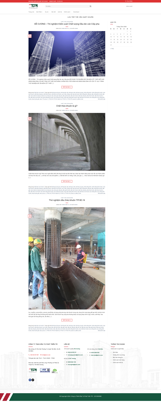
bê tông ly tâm (72, 92)
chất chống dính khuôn (97, 92)
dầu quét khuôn (66, 95)
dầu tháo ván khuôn (35, 97)
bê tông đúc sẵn (64, 92)
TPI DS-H (64, 99)
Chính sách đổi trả (118, 362)
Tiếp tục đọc (67, 87)
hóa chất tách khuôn (58, 97)
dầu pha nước (50, 95)
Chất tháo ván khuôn (67, 21)
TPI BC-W (51, 99)
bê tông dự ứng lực (56, 92)
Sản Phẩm (39, 12)
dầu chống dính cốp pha (85, 94)
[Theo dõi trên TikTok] (128, 1)
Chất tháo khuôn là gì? (66, 106)
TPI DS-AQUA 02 (58, 99)
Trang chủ (31, 12)
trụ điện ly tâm (79, 99)
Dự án (46, 12)
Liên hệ (60, 12)
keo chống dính (93, 97)
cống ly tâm (69, 94)
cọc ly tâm (64, 94)
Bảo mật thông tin (118, 357)
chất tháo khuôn (47, 94)
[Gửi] (90, 6)
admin (76, 28)
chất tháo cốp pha (38, 94)
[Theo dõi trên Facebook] (125, 1)
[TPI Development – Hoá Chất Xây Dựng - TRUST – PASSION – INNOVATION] (35, 6)
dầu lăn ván (44, 95)
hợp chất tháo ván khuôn (83, 97)
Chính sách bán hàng (118, 360)
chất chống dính (87, 92)
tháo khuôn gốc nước (37, 99)
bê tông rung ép (79, 92)
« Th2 (112, 48)
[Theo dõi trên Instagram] (127, 1)
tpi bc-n (46, 99)
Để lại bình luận (101, 99)
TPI (43, 99)
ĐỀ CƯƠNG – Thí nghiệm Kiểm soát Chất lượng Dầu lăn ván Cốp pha (66, 24)
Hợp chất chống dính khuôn (70, 97)
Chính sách (67, 12)
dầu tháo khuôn (90, 95)
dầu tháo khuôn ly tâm (50, 329)
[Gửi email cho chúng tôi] (131, 1)
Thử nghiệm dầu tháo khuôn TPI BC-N (67, 200)
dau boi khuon (76, 94)
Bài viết (54, 12)
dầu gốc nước (64, 327)
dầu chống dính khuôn (97, 94)
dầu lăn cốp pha (37, 95)
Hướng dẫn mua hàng (119, 355)
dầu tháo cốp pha (82, 95)
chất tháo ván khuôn (56, 94)
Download (76, 12)
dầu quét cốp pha (58, 95)
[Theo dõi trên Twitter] (130, 1)
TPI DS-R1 (69, 99)
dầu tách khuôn (74, 95)
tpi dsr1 (74, 99)
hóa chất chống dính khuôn (47, 97)
